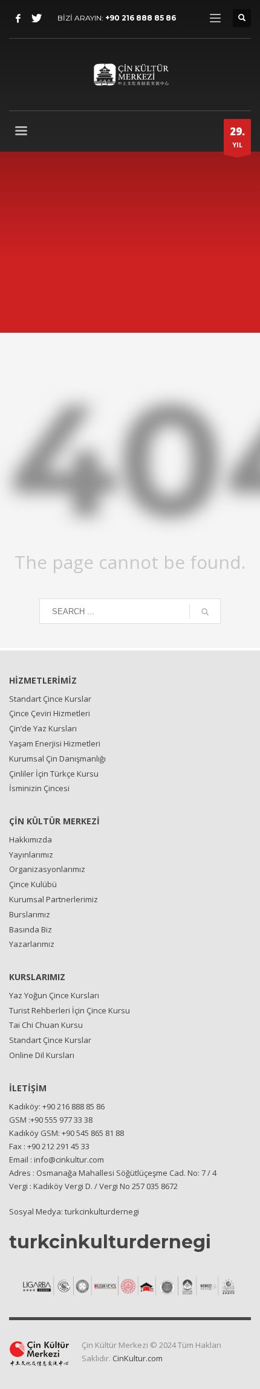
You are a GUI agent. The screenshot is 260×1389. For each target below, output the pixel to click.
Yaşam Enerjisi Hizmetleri (54, 743)
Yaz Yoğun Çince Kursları (54, 995)
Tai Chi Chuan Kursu (46, 1024)
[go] (205, 611)
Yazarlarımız (31, 943)
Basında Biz (30, 929)
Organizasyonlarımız (47, 869)
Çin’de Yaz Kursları (43, 728)
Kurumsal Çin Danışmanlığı (57, 758)
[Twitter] (36, 18)
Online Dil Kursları (41, 1055)
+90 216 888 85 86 (140, 17)
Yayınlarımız (31, 854)
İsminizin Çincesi (39, 788)
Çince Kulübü (33, 884)
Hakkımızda (30, 839)
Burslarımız (29, 914)
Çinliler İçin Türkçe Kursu (54, 773)
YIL (237, 136)
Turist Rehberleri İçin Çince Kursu (69, 1010)
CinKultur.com (137, 1358)
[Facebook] (18, 18)
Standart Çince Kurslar (50, 698)
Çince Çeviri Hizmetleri (49, 713)
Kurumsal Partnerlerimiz (53, 899)
